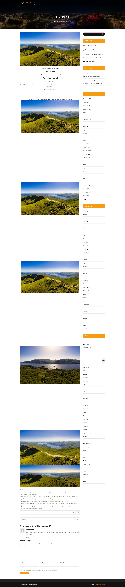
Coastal (85, 235)
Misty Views (86, 270)
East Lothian (86, 242)
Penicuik (85, 283)
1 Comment (58, 68)
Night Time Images (87, 277)
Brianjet (85, 87)
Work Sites (85, 328)
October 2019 (86, 195)
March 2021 (86, 143)
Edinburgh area (86, 245)
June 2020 (85, 171)
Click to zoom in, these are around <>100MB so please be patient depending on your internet (50, 99)
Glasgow (85, 259)
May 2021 (85, 140)
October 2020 (86, 157)
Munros (54, 74)
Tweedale (85, 315)
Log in (84, 340)
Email (41, 562)
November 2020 (87, 154)
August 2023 (86, 112)
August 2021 (86, 130)
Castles (85, 218)
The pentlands (86, 308)
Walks (62, 74)
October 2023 (86, 105)
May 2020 (85, 175)
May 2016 (85, 199)
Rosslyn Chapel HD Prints (94, 76)
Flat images (50, 74)
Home (103, 3)
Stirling (85, 297)
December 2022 (87, 119)
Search (84, 357)
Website (62, 562)
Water (84, 325)
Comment (23, 545)
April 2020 (85, 178)
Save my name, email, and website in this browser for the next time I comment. (38, 570)
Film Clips (85, 249)
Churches (85, 225)
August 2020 (86, 164)
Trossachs (58, 74)
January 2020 (86, 188)
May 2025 (85, 102)
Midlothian (85, 266)
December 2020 (87, 150)
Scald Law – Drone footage (96, 83)
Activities (45, 74)
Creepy (84, 238)
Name (22, 562)
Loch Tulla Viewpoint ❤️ (88, 61)
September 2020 (87, 161)
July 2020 (85, 168)
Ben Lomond (50, 71)
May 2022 (85, 126)
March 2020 (86, 182)
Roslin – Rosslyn (87, 287)
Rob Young (30, 529)
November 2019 (86, 192)
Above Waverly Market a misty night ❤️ (92, 57)
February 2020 (86, 185)
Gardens (85, 256)
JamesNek (85, 83)
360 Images (61, 21)
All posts (95, 3)
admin (49, 68)
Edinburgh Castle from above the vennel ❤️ (93, 54)
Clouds (84, 232)
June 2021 (85, 136)
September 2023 (87, 109)
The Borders (86, 304)
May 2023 (85, 116)
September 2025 (87, 98)
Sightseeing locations (88, 290)
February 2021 (86, 147)
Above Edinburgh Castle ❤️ (89, 45)
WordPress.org (86, 351)
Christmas (85, 221)
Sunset (84, 301)
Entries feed (86, 344)
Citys (84, 228)
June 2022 (85, 123)
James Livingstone (100, 584)
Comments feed (87, 347)
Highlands (85, 263)
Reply (27, 537)
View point (85, 318)
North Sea (85, 280)
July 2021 (85, 133)
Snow (84, 294)
